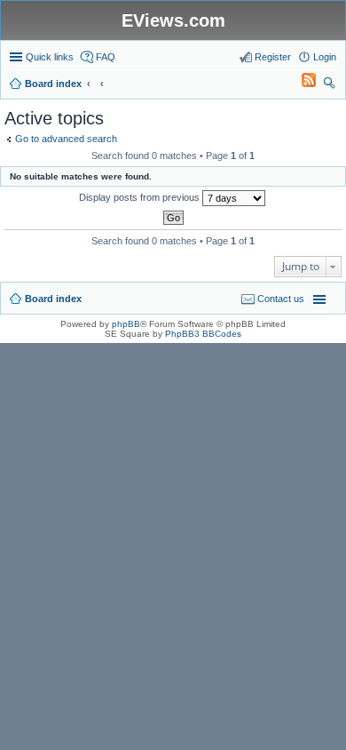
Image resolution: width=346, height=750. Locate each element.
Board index (53, 298)
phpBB (126, 324)
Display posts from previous (140, 197)
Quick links (50, 57)
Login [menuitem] (324, 57)
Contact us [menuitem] (280, 298)
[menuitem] (301, 83)
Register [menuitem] (273, 57)
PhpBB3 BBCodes (203, 334)
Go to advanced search (66, 138)
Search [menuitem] (329, 85)
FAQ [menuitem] (105, 57)
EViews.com (173, 20)
